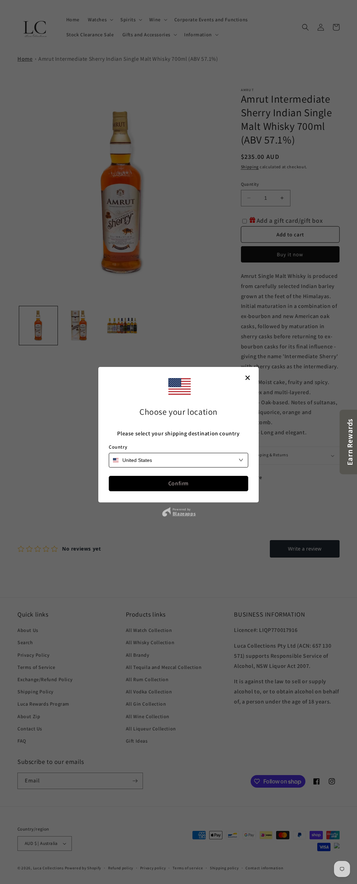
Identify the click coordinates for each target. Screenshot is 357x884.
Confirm (178, 483)
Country (118, 447)
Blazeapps (184, 513)
